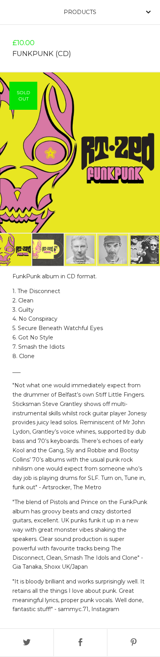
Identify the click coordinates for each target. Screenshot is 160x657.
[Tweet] (26, 642)
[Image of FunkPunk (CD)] (15, 250)
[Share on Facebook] (80, 642)
